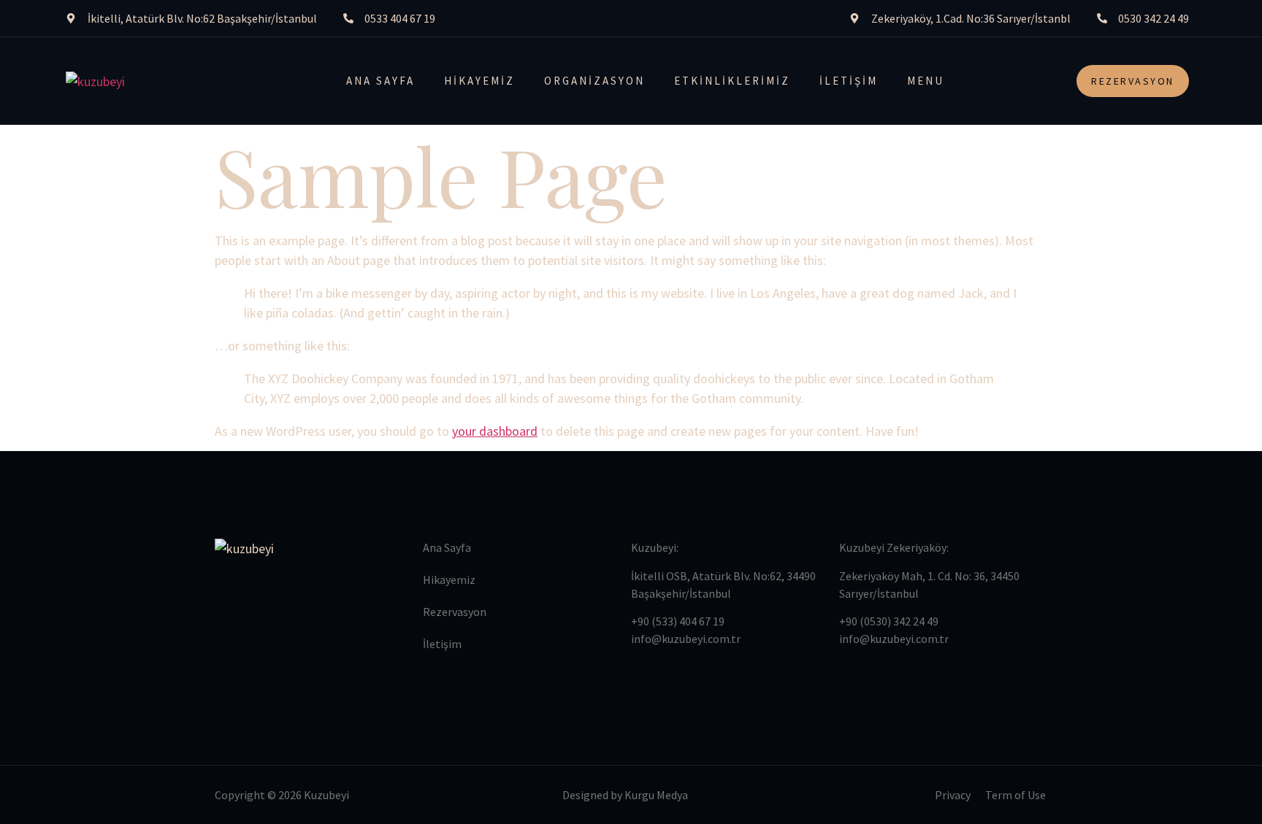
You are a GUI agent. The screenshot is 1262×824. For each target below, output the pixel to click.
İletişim (848, 81)
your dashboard (495, 431)
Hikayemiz (479, 81)
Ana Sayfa (380, 81)
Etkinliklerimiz (732, 81)
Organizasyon (594, 81)
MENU (925, 81)
